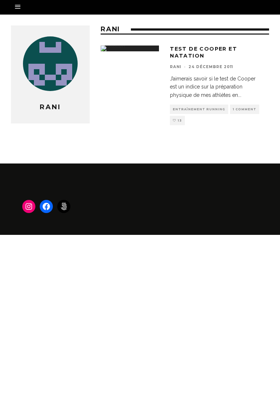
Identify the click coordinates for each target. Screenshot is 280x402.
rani (175, 66)
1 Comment (244, 109)
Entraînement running (199, 109)
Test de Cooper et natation (203, 52)
